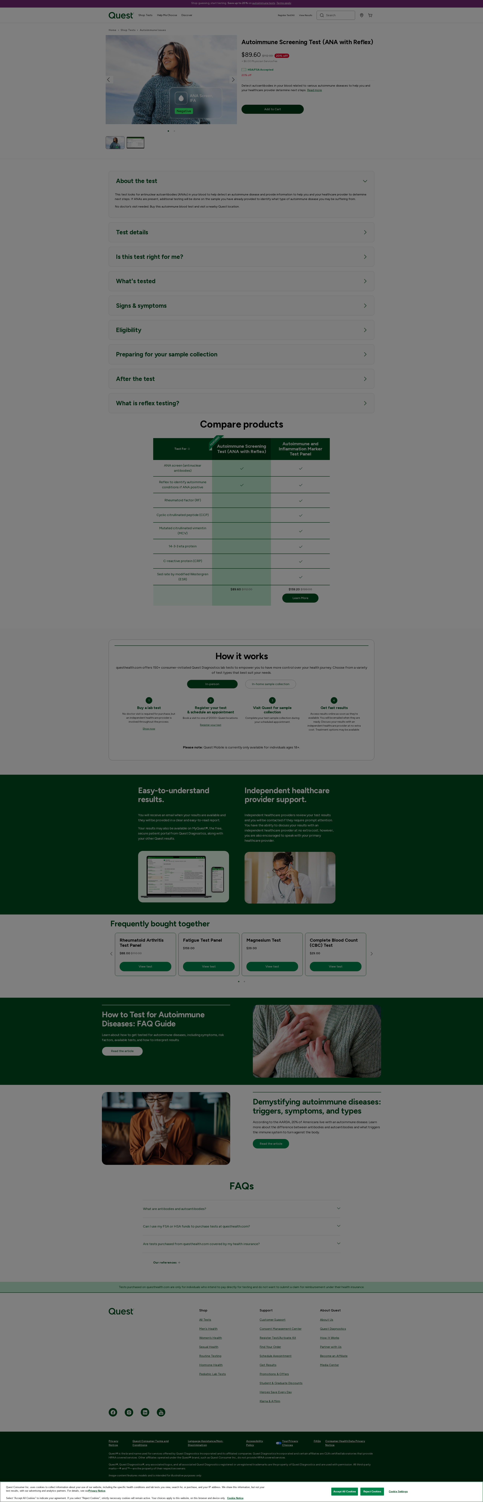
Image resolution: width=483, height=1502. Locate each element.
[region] (241, 1492)
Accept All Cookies (344, 1491)
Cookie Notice (235, 1498)
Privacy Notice (96, 1490)
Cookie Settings (398, 1491)
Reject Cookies (372, 1491)
